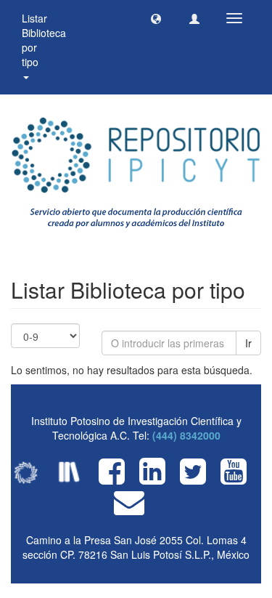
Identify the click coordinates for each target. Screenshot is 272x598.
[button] (156, 18)
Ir (248, 343)
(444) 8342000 (186, 435)
